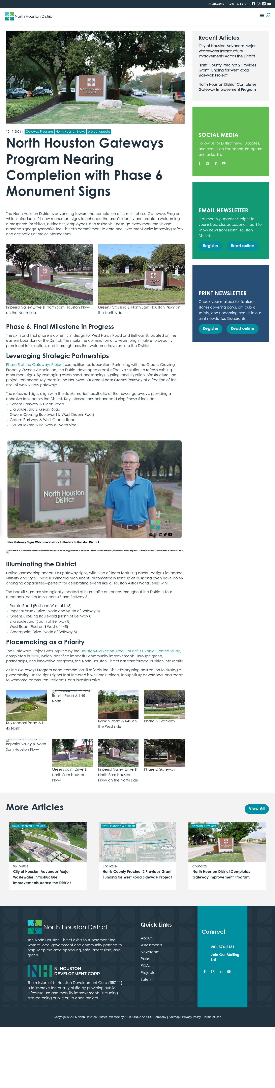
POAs (145, 966)
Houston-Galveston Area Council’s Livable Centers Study (130, 651)
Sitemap (174, 1017)
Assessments (216, 4)
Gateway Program (39, 131)
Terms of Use (213, 1017)
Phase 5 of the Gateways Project (35, 365)
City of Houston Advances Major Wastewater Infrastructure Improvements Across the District (226, 51)
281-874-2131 (239, 4)
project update (99, 131)
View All (256, 809)
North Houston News (70, 131)
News (15, 826)
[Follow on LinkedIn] (216, 163)
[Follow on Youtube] (224, 163)
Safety (146, 980)
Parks (145, 959)
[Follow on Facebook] (199, 163)
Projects (148, 973)
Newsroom (150, 952)
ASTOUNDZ (134, 1017)
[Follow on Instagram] (208, 163)
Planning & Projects (33, 826)
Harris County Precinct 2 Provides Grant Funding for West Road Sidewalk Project (227, 70)
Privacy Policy (192, 1017)
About (146, 938)
